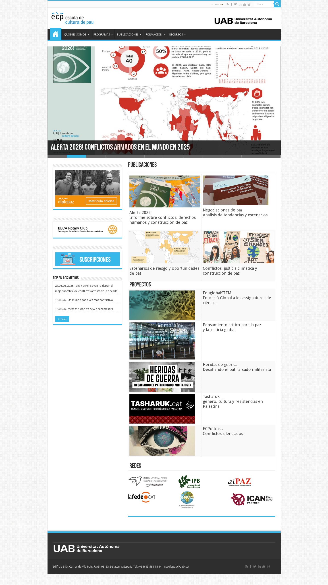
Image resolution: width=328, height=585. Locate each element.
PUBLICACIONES (128, 34)
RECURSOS (176, 34)
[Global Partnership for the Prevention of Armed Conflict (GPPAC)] (187, 500)
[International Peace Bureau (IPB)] (189, 481)
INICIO (55, 34)
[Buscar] (277, 4)
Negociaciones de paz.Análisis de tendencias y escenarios (235, 212)
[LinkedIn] (240, 4)
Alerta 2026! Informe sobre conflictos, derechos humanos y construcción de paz (162, 217)
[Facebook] (231, 4)
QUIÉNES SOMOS (75, 34)
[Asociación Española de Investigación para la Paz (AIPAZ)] (239, 481)
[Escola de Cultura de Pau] (164, 17)
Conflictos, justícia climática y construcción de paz (230, 271)
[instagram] (249, 4)
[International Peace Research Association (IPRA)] (148, 481)
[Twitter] (235, 4)
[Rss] (227, 4)
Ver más (62, 319)
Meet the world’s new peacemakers (90, 309)
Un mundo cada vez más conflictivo (90, 300)
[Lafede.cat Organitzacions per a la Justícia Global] (142, 497)
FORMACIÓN (154, 34)
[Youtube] (244, 4)
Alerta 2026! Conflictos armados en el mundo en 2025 (120, 148)
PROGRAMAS (101, 34)
